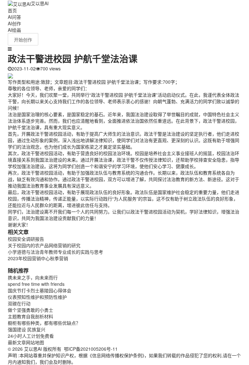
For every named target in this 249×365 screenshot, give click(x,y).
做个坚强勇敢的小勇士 (30, 310)
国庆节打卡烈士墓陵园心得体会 (39, 290)
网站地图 (35, 342)
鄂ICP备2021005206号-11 (91, 349)
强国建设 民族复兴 (26, 329)
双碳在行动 (19, 303)
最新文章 (17, 342)
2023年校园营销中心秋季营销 (38, 258)
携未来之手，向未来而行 (33, 277)
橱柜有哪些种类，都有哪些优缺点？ (44, 323)
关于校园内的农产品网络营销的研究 (44, 245)
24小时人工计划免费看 (31, 336)
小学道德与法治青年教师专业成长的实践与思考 (55, 252)
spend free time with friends (36, 284)
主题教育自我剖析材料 (30, 316)
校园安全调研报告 (26, 239)
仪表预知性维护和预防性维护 (37, 297)
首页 (12, 10)
